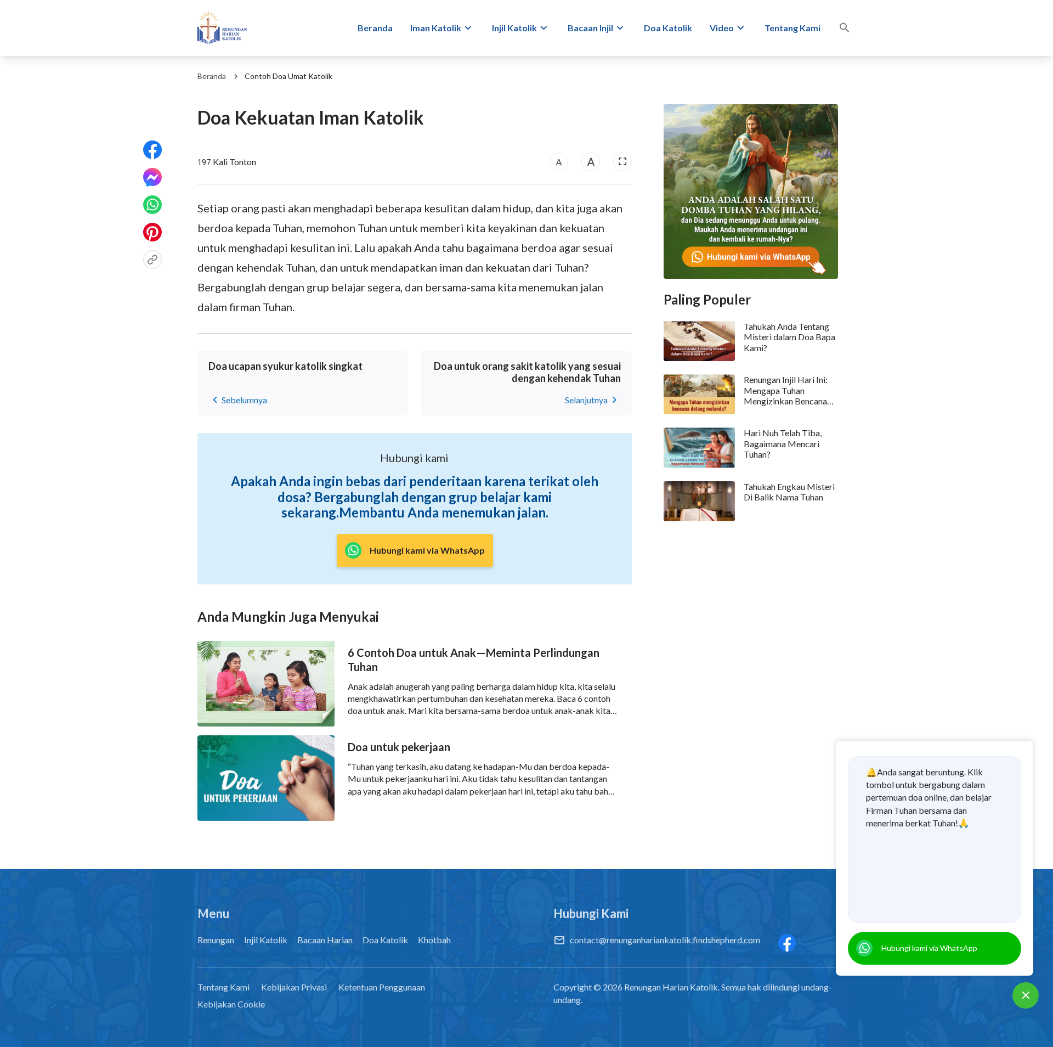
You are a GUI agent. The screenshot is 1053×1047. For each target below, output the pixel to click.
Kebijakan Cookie (231, 1004)
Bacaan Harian (325, 940)
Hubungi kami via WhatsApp (929, 948)
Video (722, 27)
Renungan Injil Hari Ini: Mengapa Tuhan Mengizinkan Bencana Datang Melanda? (786, 390)
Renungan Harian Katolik (671, 987)
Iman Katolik (435, 27)
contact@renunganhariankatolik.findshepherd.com (665, 940)
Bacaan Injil (590, 27)
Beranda (375, 27)
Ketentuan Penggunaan (381, 987)
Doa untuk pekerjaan (399, 746)
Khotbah (434, 940)
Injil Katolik (514, 27)
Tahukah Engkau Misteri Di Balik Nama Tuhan (789, 491)
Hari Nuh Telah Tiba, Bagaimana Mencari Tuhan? (783, 443)
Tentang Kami (792, 27)
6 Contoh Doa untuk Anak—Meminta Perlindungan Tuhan (473, 659)
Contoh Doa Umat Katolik (288, 76)
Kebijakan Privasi (294, 987)
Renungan (215, 940)
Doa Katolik (668, 27)
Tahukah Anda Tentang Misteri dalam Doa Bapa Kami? (789, 336)
